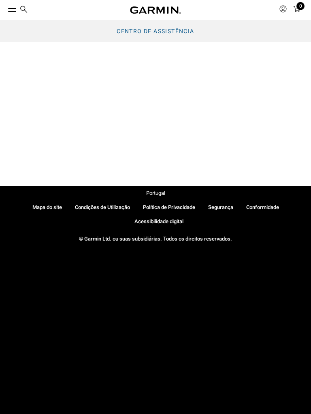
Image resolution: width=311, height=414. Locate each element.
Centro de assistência (155, 31)
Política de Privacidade (169, 207)
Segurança (220, 207)
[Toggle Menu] (5, 8)
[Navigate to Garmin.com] (155, 10)
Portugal (155, 193)
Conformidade (262, 207)
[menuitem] (24, 10)
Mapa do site (47, 207)
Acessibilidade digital (158, 221)
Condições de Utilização (102, 207)
